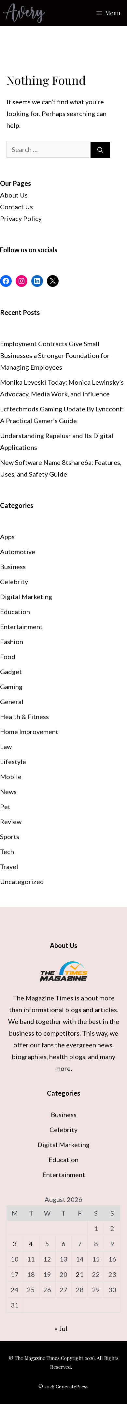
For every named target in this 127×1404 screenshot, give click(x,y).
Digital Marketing (26, 596)
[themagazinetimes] (24, 13)
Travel (9, 866)
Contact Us (16, 207)
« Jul (61, 1328)
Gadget (11, 671)
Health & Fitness (24, 716)
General (11, 701)
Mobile (10, 776)
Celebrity (14, 581)
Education (15, 611)
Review (10, 821)
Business (13, 566)
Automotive (17, 551)
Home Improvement (29, 731)
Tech (7, 851)
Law (6, 746)
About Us (14, 195)
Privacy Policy (21, 218)
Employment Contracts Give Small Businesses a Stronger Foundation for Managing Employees (55, 355)
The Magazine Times (43, 998)
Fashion (11, 641)
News (8, 791)
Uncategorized (22, 881)
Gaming (11, 686)
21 (80, 1274)
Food (7, 656)
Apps (7, 536)
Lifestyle (13, 761)
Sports (9, 836)
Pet (5, 806)
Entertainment (21, 626)
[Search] (100, 150)
